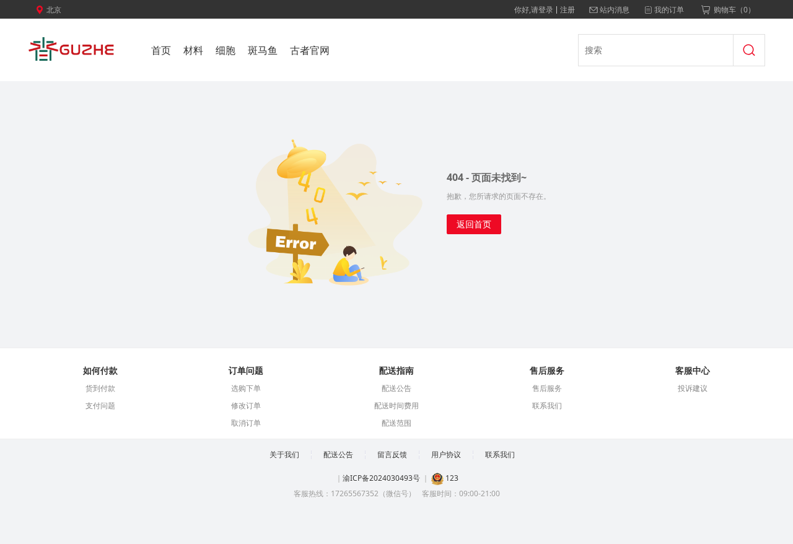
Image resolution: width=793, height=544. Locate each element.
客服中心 (692, 370)
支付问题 (100, 405)
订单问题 (246, 370)
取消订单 (246, 423)
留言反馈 (392, 454)
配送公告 (396, 388)
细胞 (225, 50)
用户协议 (446, 454)
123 (451, 478)
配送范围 (396, 423)
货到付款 (100, 388)
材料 (193, 50)
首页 (161, 50)
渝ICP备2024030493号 (381, 478)
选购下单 (246, 388)
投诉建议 (693, 388)
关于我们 (284, 454)
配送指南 (396, 370)
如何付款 (100, 370)
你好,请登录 (533, 9)
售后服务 (547, 370)
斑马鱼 (263, 50)
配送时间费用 (396, 405)
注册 (567, 9)
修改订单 (246, 405)
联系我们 (547, 405)
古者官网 (310, 50)
